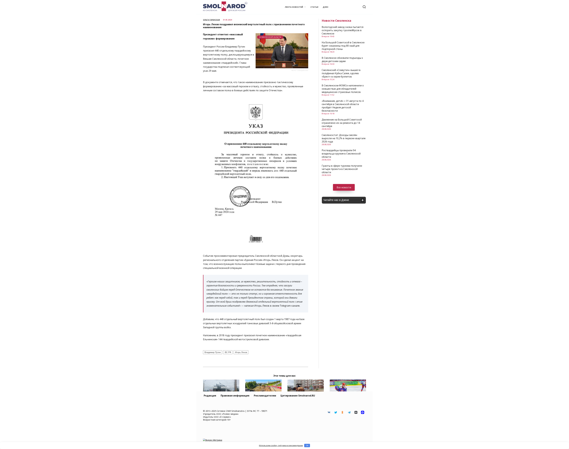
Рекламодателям (265, 395)
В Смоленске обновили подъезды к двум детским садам (342, 59)
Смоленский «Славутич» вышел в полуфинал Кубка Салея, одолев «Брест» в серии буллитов (341, 73)
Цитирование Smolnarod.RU (297, 395)
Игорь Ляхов (241, 352)
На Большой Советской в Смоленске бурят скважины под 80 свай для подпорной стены (343, 46)
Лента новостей (294, 7)
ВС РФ (228, 352)
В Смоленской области (270, 37)
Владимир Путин (212, 352)
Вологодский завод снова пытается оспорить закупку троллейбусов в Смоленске (342, 30)
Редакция (210, 395)
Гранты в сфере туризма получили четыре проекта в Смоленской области (342, 169)
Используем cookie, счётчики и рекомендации (281, 445)
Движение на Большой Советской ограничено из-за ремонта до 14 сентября (342, 123)
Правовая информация (235, 395)
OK (307, 445)
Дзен (325, 7)
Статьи (314, 7)
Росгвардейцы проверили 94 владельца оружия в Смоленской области (341, 153)
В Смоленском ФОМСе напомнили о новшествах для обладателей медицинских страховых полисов (343, 89)
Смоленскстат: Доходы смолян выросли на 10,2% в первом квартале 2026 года (344, 138)
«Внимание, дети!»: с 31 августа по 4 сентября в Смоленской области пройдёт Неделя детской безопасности (342, 105)
